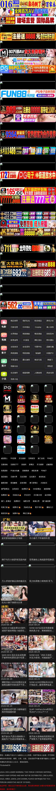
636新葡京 (37, 489)
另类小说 (14, 379)
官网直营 (31, 458)
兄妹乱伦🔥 (28, 507)
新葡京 (31, 464)
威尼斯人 (4, 458)
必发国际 (23, 483)
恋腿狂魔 (50, 346)
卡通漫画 (14, 359)
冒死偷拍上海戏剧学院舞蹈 (41, 559)
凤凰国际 (4, 470)
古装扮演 (14, 346)
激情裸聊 (47, 489)
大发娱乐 (44, 483)
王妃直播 (23, 477)
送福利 (23, 464)
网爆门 (50, 359)
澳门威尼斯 (46, 501)
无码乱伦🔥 (17, 495)
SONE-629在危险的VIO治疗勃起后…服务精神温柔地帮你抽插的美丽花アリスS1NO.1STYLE (41, 686)
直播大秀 (36, 501)
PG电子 (50, 458)
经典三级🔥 (5, 507)
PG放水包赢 (15, 470)
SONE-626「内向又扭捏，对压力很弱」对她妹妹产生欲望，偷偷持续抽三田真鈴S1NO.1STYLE (41, 659)
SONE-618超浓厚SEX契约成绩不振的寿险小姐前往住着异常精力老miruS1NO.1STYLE (14, 631)
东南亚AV (50, 333)
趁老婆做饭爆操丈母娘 (12, 538)
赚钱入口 (50, 507)
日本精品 (26, 327)
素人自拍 (50, 327)
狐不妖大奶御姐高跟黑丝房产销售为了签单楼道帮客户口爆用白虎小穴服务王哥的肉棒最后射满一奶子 (41, 740)
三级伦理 (14, 327)
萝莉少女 (50, 320)
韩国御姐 (26, 333)
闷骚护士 (50, 353)
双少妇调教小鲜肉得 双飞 (41, 581)
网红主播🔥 (27, 513)
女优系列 (26, 346)
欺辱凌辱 (14, 340)
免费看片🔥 (26, 489)
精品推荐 (14, 320)
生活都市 (14, 372)
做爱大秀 (26, 501)
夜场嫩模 (14, 483)
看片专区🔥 (39, 507)
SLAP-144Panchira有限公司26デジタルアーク (41, 710)
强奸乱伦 (26, 320)
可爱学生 (38, 346)
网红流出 (38, 340)
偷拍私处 (42, 477)
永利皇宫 (15, 489)
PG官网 (13, 458)
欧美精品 (38, 320)
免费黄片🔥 (5, 495)
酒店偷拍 (4, 477)
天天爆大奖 (38, 495)
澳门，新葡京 (6, 501)
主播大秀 (14, 477)
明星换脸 (26, 353)
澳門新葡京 (5, 489)
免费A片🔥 (17, 507)
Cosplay (38, 327)
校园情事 (26, 372)
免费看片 (17, 501)
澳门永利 (41, 458)
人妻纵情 (38, 372)
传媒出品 (14, 366)
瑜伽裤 (38, 353)
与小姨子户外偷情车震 (39, 538)
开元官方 (27, 495)
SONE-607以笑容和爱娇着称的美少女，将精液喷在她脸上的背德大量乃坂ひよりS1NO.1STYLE (41, 631)
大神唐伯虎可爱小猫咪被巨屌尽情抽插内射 (14, 710)
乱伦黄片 (32, 477)
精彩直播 (35, 470)
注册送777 (14, 464)
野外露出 (50, 340)
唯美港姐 (38, 333)
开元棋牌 (22, 458)
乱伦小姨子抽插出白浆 (12, 602)
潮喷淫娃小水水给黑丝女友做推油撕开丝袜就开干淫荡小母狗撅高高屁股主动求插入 (14, 686)
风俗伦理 (50, 372)
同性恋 (50, 366)
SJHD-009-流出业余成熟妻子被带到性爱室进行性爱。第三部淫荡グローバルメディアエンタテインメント (14, 659)
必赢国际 (49, 464)
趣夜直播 (4, 483)
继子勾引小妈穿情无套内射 (14, 559)
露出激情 (26, 359)
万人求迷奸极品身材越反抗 (14, 581)
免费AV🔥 (16, 513)
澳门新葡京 (33, 483)
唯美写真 (38, 359)
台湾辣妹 (14, 333)
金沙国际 (48, 495)
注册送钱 (4, 464)
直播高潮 (25, 470)
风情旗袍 (14, 353)
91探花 (26, 340)
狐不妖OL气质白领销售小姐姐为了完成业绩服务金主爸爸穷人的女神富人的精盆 (14, 739)
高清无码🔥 (5, 513)
